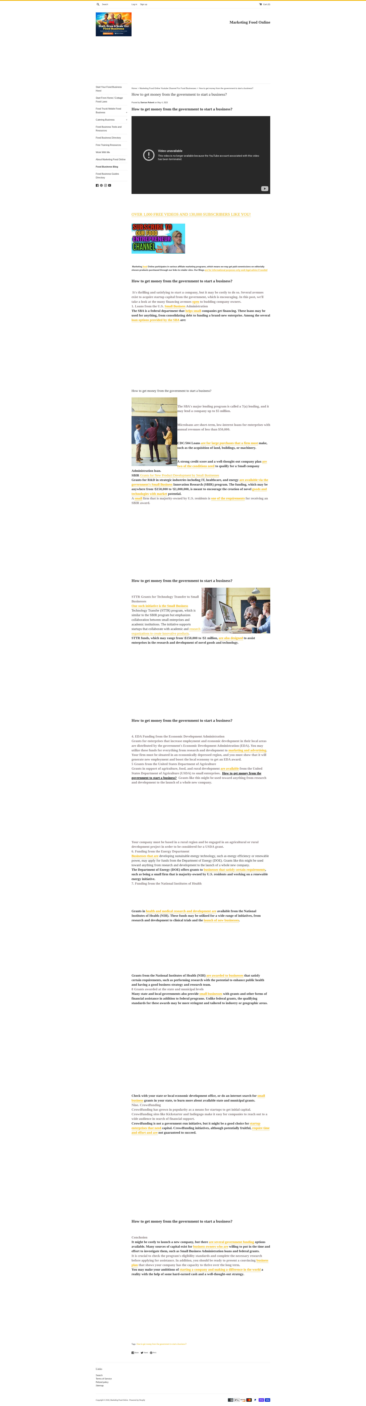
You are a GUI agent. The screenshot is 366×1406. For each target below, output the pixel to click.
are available (230, 768)
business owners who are (210, 1246)
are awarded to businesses (224, 975)
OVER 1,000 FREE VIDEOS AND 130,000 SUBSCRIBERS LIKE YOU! (191, 214)
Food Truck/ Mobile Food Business (111, 111)
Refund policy (102, 1382)
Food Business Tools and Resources (109, 129)
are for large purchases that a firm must (229, 443)
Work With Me (103, 152)
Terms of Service (104, 1378)
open (195, 301)
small (138, 498)
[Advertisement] (183, 62)
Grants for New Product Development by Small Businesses (179, 475)
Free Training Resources (108, 145)
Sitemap (100, 1385)
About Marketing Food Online (111, 159)
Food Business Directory (108, 138)
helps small (193, 311)
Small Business (175, 306)
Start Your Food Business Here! (109, 89)
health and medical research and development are (181, 911)
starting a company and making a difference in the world (220, 1269)
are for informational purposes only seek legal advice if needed (236, 270)
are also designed (231, 638)
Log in (134, 4)
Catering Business (111, 120)
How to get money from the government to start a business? (161, 1344)
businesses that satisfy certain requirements (234, 869)
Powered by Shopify (137, 1400)
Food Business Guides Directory (107, 176)
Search (99, 1375)
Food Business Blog (107, 167)
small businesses (210, 994)
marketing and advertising (247, 750)
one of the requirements (228, 498)
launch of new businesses (221, 920)
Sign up (143, 4)
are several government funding (231, 1242)
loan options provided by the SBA (155, 320)
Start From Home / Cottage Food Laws (109, 100)
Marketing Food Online (119, 1400)
